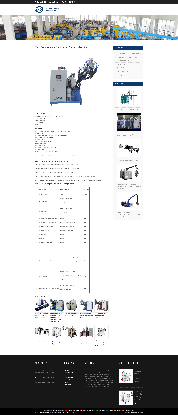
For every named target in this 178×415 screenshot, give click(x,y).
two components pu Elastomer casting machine (100, 315)
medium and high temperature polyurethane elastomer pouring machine (128, 134)
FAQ (66, 375)
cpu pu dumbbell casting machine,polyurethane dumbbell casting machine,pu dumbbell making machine (56, 317)
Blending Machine (121, 64)
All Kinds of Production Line (124, 71)
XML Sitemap (139, 412)
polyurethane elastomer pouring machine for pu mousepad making (41, 315)
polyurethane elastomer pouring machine (71, 314)
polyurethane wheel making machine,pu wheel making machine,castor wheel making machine (101, 342)
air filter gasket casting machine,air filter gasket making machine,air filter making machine (56, 342)
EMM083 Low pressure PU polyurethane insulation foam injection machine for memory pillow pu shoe (129, 186)
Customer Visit (69, 372)
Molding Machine (121, 68)
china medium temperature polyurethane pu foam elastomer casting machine (86, 342)
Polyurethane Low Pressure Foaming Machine (128, 57)
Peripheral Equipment (122, 75)
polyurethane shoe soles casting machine (127, 109)
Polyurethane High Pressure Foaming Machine (128, 53)
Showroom (68, 384)
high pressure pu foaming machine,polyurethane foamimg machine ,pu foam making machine (128, 214)
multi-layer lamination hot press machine (127, 160)
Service (67, 382)
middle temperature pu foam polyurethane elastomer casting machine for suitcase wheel (71, 343)
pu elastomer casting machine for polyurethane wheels (86, 315)
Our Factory (68, 380)
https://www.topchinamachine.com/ (45, 382)
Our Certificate (69, 377)
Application (68, 370)
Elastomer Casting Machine (124, 60)
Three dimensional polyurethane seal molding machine (40, 342)
